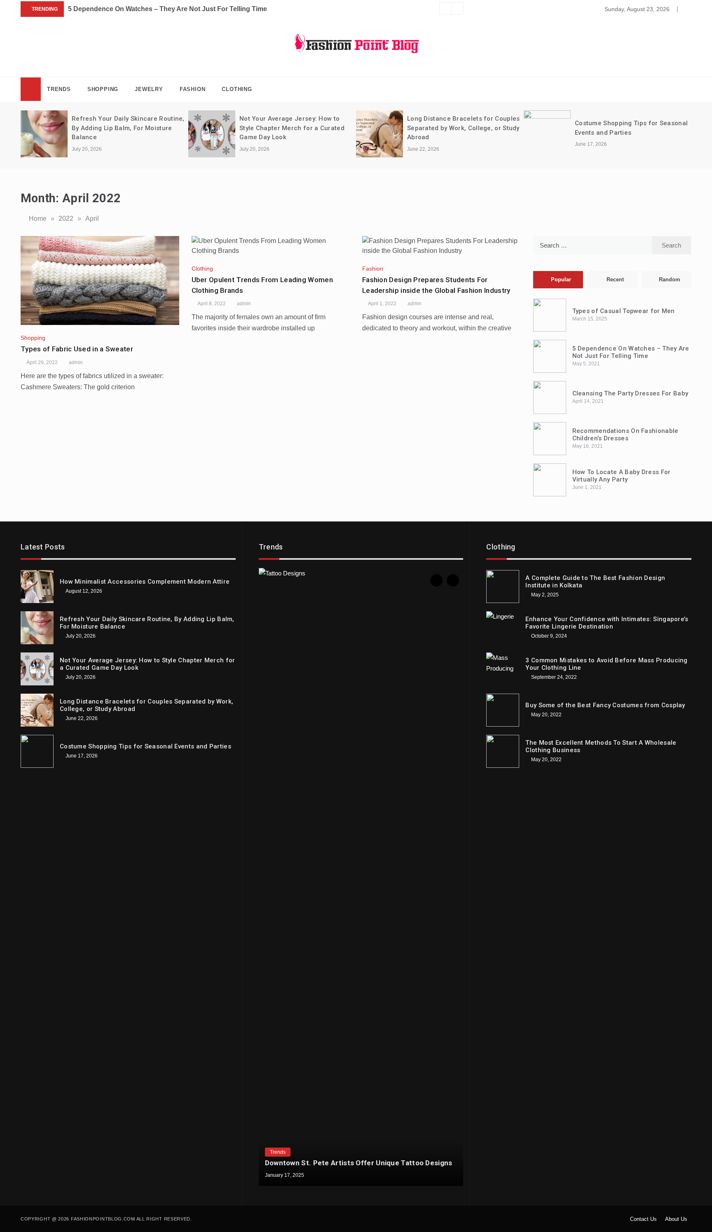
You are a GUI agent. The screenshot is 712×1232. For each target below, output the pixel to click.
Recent (615, 279)
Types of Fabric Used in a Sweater (77, 349)
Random (669, 279)
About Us (676, 1219)
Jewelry (149, 89)
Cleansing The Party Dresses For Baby (630, 393)
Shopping (102, 89)
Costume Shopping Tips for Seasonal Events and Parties (145, 746)
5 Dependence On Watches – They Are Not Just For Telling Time (167, 8)
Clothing (237, 89)
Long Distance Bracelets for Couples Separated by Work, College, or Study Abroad (463, 128)
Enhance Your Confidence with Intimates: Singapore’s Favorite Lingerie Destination (606, 622)
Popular (561, 279)
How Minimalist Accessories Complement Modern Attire (145, 581)
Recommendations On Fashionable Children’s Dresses (625, 434)
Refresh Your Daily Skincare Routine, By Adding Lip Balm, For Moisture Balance (128, 128)
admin (76, 362)
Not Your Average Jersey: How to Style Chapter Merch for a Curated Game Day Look (291, 128)
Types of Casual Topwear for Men (623, 311)
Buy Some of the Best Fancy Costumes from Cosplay (605, 705)
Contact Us (643, 1219)
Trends (59, 89)
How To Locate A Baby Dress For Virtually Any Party (621, 475)
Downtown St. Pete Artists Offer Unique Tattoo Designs (358, 1163)
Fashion (193, 89)
